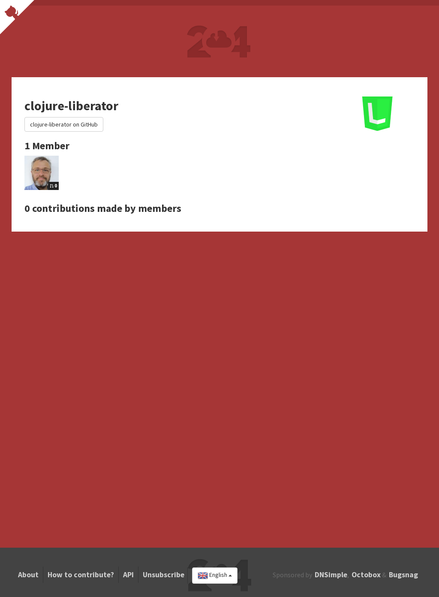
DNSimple (331, 574)
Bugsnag (403, 574)
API (128, 574)
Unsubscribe (163, 574)
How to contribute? (81, 574)
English (218, 575)
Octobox (366, 574)
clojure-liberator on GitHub (64, 124)
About (28, 574)
